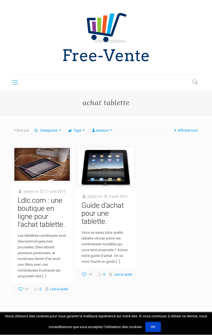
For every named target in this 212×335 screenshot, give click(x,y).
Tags (77, 130)
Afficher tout (188, 130)
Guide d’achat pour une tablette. (102, 213)
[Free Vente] (106, 37)
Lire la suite (59, 289)
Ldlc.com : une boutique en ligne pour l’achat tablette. (41, 212)
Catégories (48, 130)
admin (28, 191)
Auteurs (102, 130)
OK (153, 327)
